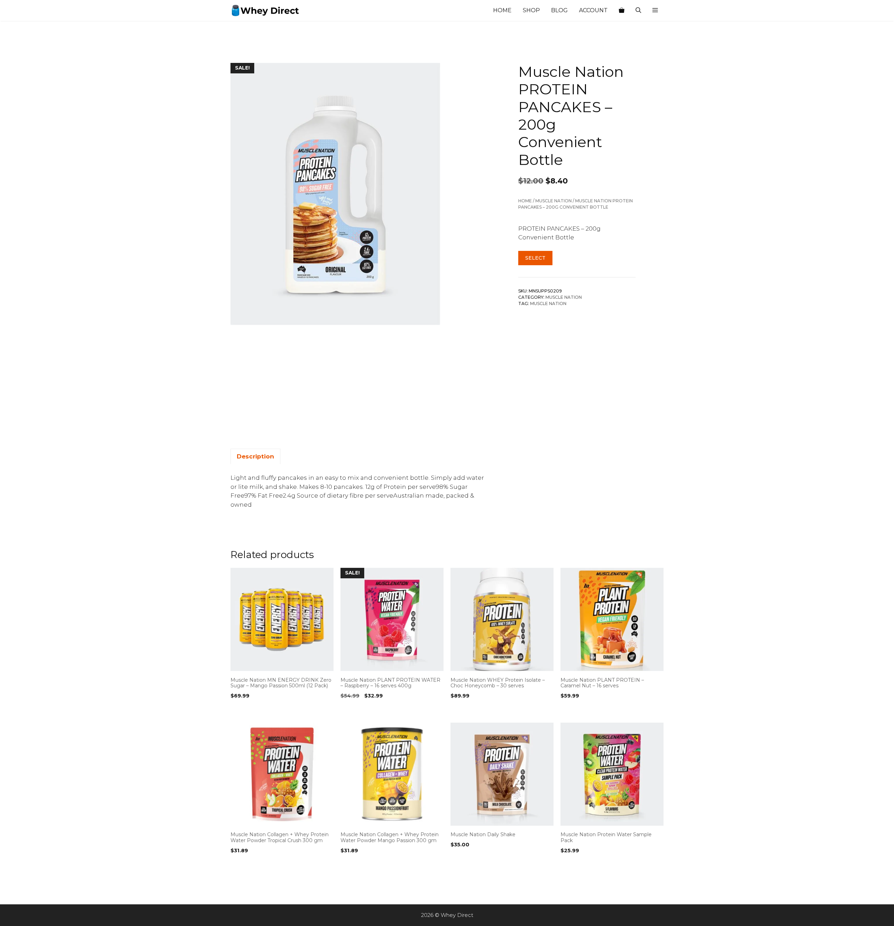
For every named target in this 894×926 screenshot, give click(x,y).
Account (593, 10)
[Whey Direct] (265, 10)
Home (502, 10)
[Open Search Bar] (638, 10)
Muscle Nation (553, 200)
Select (535, 258)
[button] (655, 10)
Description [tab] (255, 456)
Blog (559, 10)
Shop (531, 10)
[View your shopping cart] (621, 10)
